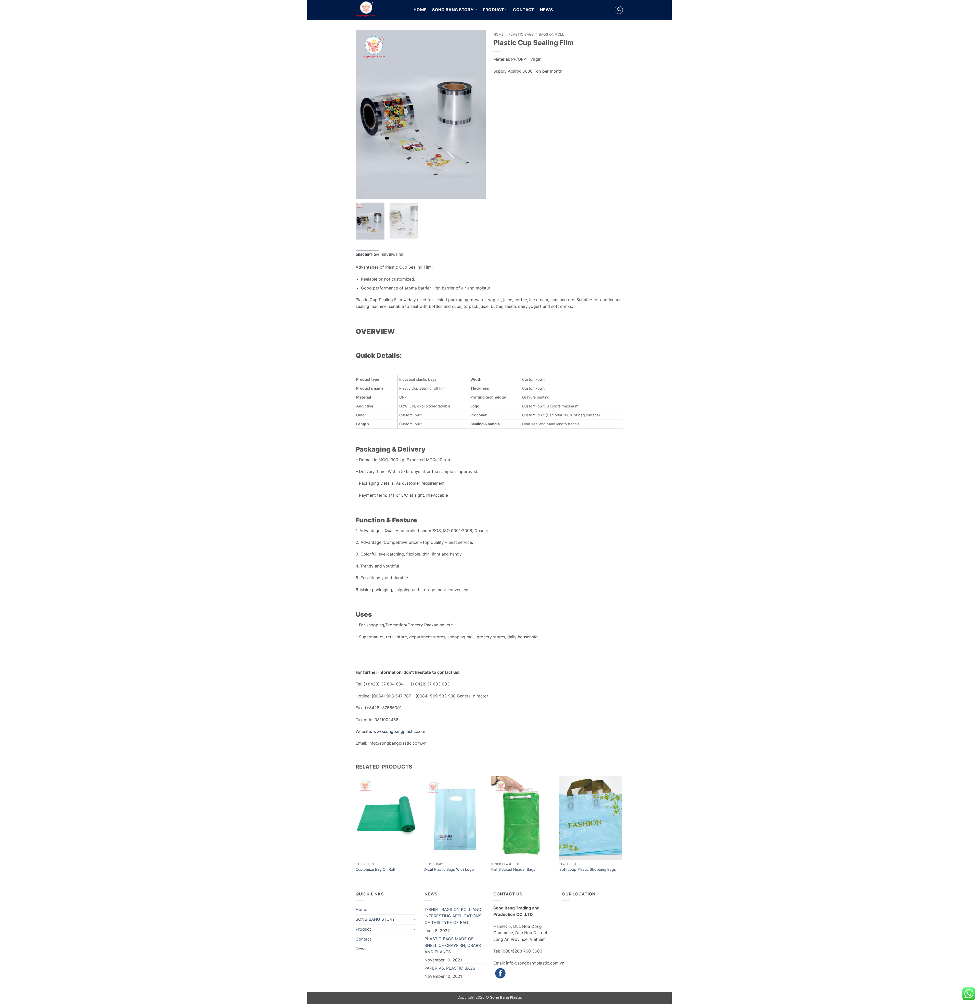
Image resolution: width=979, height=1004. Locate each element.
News (546, 9)
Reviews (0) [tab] (393, 255)
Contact (523, 9)
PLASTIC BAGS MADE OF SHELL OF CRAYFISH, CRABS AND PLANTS (452, 945)
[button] (362, 192)
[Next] (476, 114)
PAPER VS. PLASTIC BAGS (449, 968)
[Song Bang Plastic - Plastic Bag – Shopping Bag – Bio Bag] (381, 10)
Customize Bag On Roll (375, 869)
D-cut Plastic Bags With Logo (448, 869)
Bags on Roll (551, 34)
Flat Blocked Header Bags (513, 869)
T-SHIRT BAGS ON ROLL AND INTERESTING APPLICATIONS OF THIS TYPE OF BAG (452, 916)
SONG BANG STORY (453, 9)
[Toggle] (414, 919)
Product (493, 9)
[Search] (619, 10)
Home (420, 9)
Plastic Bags (521, 34)
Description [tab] (367, 255)
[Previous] (364, 114)
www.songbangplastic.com (399, 731)
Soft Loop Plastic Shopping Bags (587, 869)
